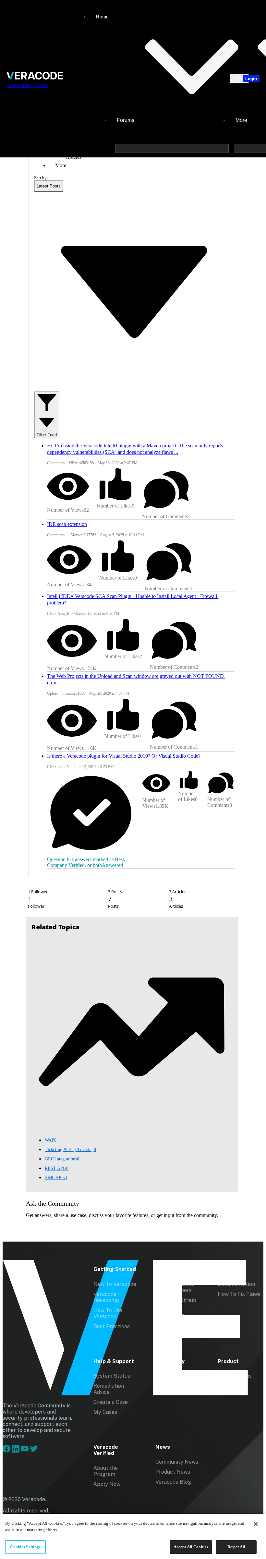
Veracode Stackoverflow (173, 1313)
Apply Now (106, 1484)
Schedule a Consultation (233, 1389)
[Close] (255, 1524)
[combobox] (48, 186)
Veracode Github (175, 1300)
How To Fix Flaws (239, 1294)
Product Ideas (235, 1376)
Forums (125, 120)
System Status (111, 1376)
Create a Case (110, 1402)
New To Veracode (114, 1284)
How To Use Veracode (107, 1313)
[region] (133, 1536)
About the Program (105, 1471)
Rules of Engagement (171, 1389)
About (162, 1376)
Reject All (236, 1546)
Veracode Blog (173, 1482)
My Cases (105, 1412)
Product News (172, 1472)
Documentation (236, 1284)
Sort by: (41, 177)
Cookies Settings (25, 1546)
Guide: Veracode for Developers (175, 1287)
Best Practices (111, 1326)
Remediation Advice (108, 1389)
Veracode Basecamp (106, 1297)
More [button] (60, 165)
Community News (176, 1462)
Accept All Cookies (191, 1546)
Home (102, 16)
